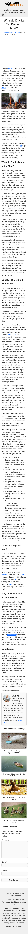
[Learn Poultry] (14, 6)
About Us (7, 900)
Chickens (7, 10)
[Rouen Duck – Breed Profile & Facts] (14, 817)
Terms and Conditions (10, 902)
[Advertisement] (14, 52)
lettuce (10, 584)
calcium (14, 208)
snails (3, 88)
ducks (10, 68)
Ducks (15, 10)
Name (4, 862)
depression (12, 334)
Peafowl (23, 12)
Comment (5, 840)
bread (22, 575)
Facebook (18, 927)
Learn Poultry (5, 32)
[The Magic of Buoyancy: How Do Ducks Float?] (14, 771)
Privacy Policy (18, 900)
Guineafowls (13, 12)
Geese (22, 10)
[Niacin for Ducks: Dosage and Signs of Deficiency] (14, 748)
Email (4, 871)
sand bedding (12, 635)
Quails (4, 12)
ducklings (4, 575)
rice (16, 579)
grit (20, 146)
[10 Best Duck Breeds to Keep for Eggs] (14, 794)
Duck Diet (17, 32)
